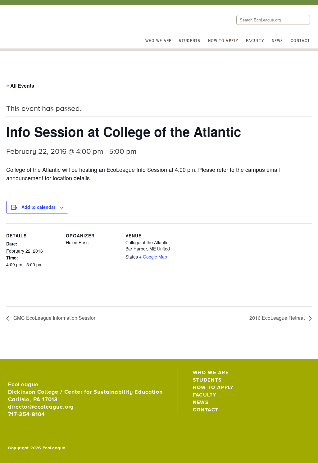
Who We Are (158, 41)
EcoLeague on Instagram (304, 375)
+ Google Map (153, 257)
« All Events (20, 85)
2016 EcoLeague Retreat (277, 317)
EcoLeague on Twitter (277, 375)
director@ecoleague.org (41, 406)
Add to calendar (38, 207)
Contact (300, 41)
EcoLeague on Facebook (290, 375)
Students (189, 41)
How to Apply (223, 41)
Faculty (255, 41)
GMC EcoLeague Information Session (54, 317)
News (277, 41)
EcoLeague (50, 20)
